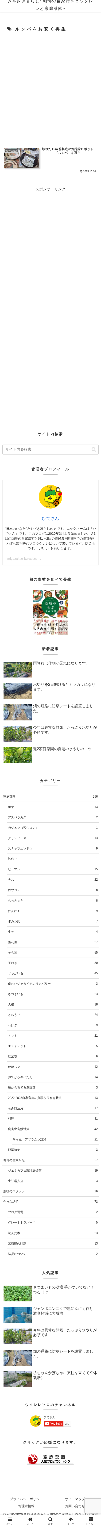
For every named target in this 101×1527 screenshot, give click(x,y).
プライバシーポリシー (26, 1499)
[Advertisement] (50, 88)
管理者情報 (26, 1506)
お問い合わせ (75, 1506)
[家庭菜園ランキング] (50, 1458)
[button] (94, 449)
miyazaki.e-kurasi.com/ (24, 558)
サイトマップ (75, 1499)
